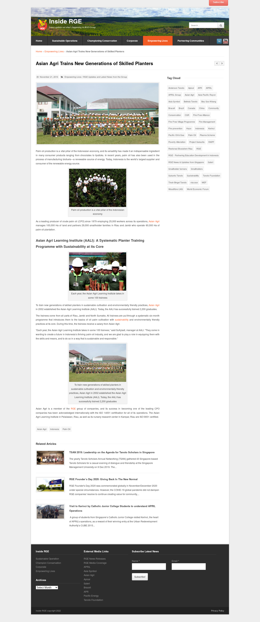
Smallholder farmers (177, 168)
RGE (73, 408)
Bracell (171, 108)
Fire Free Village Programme (181, 121)
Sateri (210, 162)
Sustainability (193, 175)
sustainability (121, 319)
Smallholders (197, 168)
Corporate (132, 40)
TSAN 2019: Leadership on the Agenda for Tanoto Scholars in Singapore (112, 452)
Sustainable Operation (47, 558)
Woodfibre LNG (175, 189)
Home (39, 40)
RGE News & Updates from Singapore (186, 162)
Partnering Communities (191, 40)
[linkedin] (219, 41)
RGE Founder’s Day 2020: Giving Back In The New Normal (103, 479)
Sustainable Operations (64, 40)
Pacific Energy (91, 595)
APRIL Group (174, 94)
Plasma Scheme (207, 135)
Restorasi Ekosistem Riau (180, 148)
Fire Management (207, 121)
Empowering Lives (158, 40)
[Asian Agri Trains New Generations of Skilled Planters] (98, 113)
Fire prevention (175, 128)
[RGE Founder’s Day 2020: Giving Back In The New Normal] (50, 484)
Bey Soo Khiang (208, 101)
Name (136, 561)
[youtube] (225, 41)
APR (200, 87)
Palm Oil (66, 429)
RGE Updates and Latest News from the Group (105, 76)
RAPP (211, 141)
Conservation (174, 114)
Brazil (181, 108)
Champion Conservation (48, 562)
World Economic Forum (198, 189)
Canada (191, 108)
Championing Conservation (102, 40)
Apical (191, 87)
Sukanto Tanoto (175, 175)
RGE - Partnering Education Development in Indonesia (193, 155)
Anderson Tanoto (176, 87)
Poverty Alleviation (176, 141)
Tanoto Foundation (211, 175)
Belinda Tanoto (190, 101)
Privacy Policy (217, 610)
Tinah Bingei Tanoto (177, 182)
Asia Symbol (174, 101)
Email (175, 561)
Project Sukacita (196, 141)
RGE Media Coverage (95, 562)
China (201, 108)
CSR (187, 114)
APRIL (209, 87)
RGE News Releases (95, 558)
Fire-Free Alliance (201, 114)
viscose (194, 182)
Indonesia (54, 429)
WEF (204, 182)
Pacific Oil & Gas (176, 135)
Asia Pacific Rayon (207, 94)
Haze (188, 128)
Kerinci (211, 128)
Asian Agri (154, 221)
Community (213, 108)
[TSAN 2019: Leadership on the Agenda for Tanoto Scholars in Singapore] (50, 457)
